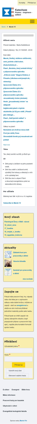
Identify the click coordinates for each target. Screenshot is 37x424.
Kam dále (6, 55)
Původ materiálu (9, 45)
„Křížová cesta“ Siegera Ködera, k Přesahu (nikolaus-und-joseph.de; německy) (16, 78)
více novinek (28, 279)
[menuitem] (22, 2)
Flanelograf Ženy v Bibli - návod (16, 221)
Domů (4, 27)
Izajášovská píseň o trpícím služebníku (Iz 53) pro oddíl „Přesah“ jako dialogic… (17, 111)
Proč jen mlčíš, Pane (11, 133)
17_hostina (8, 228)
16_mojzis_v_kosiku (12, 231)
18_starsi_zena (10, 225)
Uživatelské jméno (11, 346)
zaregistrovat (22, 305)
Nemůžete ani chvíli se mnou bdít (16, 130)
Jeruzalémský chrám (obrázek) (15, 98)
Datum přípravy (8, 50)
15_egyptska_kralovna (13, 235)
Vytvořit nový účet (15, 370)
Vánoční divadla (19, 261)
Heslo (6, 355)
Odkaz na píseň (9, 126)
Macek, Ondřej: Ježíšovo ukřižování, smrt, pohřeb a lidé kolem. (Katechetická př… (17, 61)
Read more (6, 145)
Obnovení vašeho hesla (17, 375)
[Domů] (8, 12)
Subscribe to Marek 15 (12, 203)
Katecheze (21, 9)
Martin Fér (23, 421)
